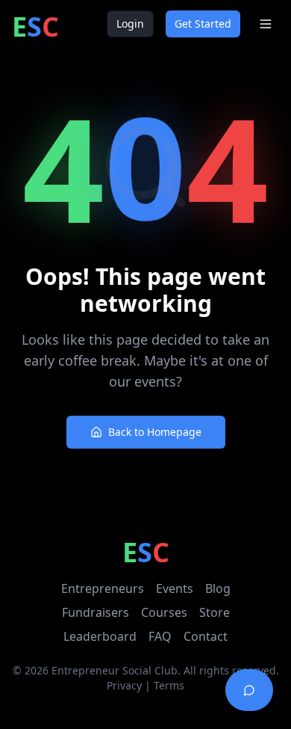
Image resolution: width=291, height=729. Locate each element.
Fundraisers (95, 612)
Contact (206, 636)
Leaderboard (100, 636)
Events (174, 588)
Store (214, 612)
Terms (169, 685)
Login (130, 23)
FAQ (160, 636)
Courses (164, 612)
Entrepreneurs (102, 588)
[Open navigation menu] (265, 23)
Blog (218, 588)
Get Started (203, 23)
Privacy (124, 685)
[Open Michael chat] (249, 690)
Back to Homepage (154, 432)
